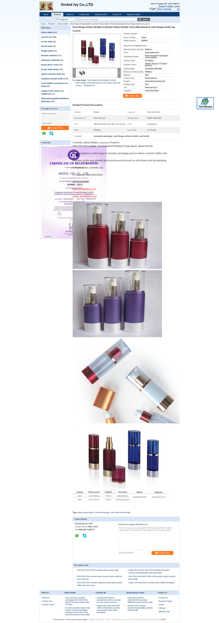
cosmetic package (102, 512)
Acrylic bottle (46, 42)
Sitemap (162, 608)
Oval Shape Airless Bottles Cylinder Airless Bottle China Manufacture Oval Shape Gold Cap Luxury (98, 83)
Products (57, 14)
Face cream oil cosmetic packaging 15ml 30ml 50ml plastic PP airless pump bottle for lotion (77, 601)
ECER (163, 620)
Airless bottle (63, 24)
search (145, 19)
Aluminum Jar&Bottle (50, 60)
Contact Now (56, 128)
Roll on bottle (46, 46)
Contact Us (116, 14)
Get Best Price (89, 86)
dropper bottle (47, 51)
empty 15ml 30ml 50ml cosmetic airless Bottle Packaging (151, 583)
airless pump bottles (85, 512)
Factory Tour (84, 14)
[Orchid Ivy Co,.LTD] (50, 6)
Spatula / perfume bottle (51, 74)
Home (45, 14)
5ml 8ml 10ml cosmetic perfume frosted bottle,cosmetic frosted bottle (140, 608)
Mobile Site (165, 612)
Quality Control (101, 14)
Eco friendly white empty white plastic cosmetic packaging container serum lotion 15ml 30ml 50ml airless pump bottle (78, 611)
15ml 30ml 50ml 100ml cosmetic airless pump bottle (98, 570)
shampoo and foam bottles (52, 79)
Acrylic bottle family (49, 69)
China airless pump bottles (77, 620)
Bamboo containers (49, 56)
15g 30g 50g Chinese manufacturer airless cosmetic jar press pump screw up (109, 600)
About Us (70, 14)
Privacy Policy (59, 620)
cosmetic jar (46, 37)
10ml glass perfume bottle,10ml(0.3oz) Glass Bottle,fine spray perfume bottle (140, 600)
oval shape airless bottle (120, 512)
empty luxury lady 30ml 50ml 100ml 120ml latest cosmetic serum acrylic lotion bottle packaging (108, 609)
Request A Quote (166, 6)
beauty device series (50, 65)
